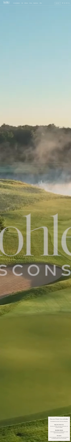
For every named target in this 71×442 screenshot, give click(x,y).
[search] (68, 3)
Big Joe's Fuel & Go (59, 424)
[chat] (62, 3)
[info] (64, 3)
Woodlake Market (59, 430)
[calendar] (66, 3)
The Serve (59, 435)
